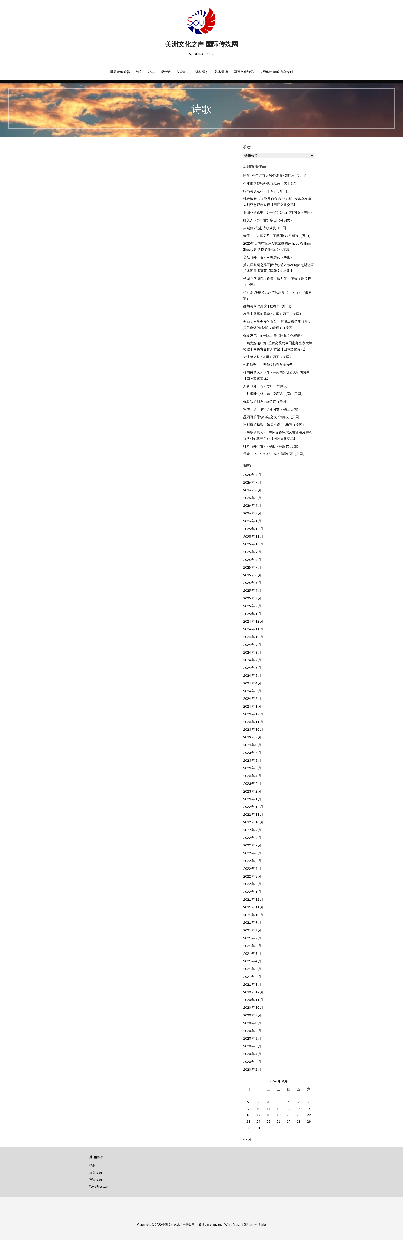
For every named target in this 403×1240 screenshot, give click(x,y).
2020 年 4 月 (252, 1054)
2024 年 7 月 (252, 660)
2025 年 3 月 (252, 598)
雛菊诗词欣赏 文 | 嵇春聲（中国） (268, 306)
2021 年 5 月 (252, 953)
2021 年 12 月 (253, 899)
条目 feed (95, 1172)
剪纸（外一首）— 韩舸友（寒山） (268, 257)
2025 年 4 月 (252, 590)
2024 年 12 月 (253, 621)
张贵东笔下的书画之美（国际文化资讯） (273, 335)
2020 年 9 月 (252, 1015)
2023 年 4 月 (252, 776)
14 (299, 1109)
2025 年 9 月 (252, 552)
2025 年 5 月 (252, 583)
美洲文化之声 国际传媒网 (201, 44)
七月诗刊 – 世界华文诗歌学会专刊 (268, 364)
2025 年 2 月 (252, 606)
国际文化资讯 (244, 72)
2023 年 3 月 (252, 783)
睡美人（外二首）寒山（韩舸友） (268, 220)
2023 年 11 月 (253, 722)
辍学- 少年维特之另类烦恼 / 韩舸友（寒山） (275, 175)
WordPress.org (99, 1186)
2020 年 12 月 (253, 992)
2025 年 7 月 (252, 567)
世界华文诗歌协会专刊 (276, 72)
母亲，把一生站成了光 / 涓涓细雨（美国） (274, 454)
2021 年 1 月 (252, 984)
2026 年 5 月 (252, 498)
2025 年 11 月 (253, 536)
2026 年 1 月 (252, 521)
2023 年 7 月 (252, 753)
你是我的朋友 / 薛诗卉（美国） (266, 401)
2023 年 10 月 (253, 729)
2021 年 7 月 (252, 938)
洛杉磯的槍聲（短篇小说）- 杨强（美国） (274, 424)
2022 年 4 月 (252, 868)
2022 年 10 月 (253, 822)
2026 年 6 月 (252, 490)
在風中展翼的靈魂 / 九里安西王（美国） (273, 314)
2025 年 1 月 (252, 614)
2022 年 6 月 (252, 853)
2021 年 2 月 (252, 976)
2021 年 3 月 (252, 969)
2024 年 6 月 (252, 668)
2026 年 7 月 (252, 482)
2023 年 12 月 (253, 714)
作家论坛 (183, 72)
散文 (139, 72)
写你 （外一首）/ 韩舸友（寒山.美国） (271, 409)
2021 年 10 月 (253, 915)
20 (288, 1115)
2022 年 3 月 (252, 876)
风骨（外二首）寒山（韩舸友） (266, 386)
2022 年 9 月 (252, 830)
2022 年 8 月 (252, 838)
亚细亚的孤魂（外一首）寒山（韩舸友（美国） (278, 212)
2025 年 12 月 (253, 529)
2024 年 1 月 (252, 706)
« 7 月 (247, 1139)
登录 (92, 1165)
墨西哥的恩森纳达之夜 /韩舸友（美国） (272, 417)
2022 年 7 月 (252, 845)
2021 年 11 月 (253, 907)
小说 (151, 72)
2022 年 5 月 (252, 861)
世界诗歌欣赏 (120, 72)
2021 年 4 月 (252, 961)
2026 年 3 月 (252, 513)
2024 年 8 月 (252, 652)
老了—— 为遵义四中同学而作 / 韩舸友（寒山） (277, 236)
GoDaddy (211, 1224)
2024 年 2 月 (252, 698)
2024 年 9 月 (252, 644)
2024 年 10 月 (253, 637)
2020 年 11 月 (253, 1000)
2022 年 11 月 (253, 814)
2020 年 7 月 (252, 1031)
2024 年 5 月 (252, 675)
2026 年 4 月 (252, 505)
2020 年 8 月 (252, 1023)
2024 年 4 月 (252, 683)
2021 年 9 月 (252, 922)
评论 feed (95, 1179)
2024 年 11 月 (253, 629)
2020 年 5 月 (252, 1046)
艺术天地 (221, 72)
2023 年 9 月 (252, 737)
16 (248, 1115)
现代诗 (166, 72)
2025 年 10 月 (253, 544)
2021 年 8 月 (252, 930)
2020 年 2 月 (252, 1069)
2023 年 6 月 (252, 760)
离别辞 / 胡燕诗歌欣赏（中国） (266, 228)
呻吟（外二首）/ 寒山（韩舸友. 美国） (271, 446)
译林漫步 (202, 72)
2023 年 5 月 (252, 768)
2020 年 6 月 (252, 1038)
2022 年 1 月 (252, 891)
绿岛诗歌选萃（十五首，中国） (266, 191)
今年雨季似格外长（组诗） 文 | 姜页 (270, 183)
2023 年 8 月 (252, 745)
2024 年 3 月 (252, 691)
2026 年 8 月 (252, 474)
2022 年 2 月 (252, 884)
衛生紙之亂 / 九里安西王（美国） (268, 357)
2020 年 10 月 (253, 1007)
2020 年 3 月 (252, 1061)
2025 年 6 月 (252, 575)
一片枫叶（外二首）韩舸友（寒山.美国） (273, 394)
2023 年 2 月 (252, 791)
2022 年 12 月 (253, 806)
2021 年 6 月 (252, 946)
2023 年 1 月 (252, 799)
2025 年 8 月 (252, 559)
